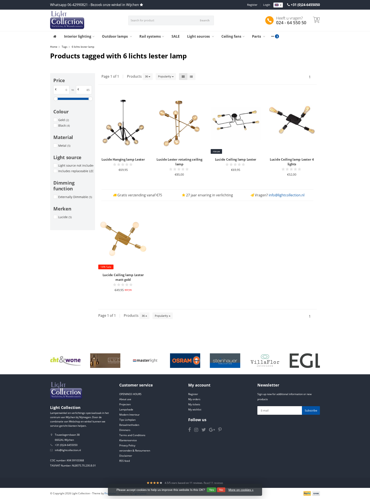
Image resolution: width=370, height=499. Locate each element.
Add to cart (121, 180)
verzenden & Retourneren (134, 450)
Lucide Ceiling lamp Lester (236, 159)
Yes (211, 490)
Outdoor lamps (115, 36)
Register (252, 5)
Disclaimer (125, 456)
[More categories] (272, 36)
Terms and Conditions (132, 435)
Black (64, 125)
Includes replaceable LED (75, 171)
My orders (194, 399)
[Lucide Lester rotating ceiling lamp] (179, 123)
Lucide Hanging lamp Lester (123, 159)
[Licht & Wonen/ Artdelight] (65, 360)
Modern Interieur (129, 414)
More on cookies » (241, 490)
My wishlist (194, 409)
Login (266, 5)
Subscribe (311, 410)
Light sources (199, 36)
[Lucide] (105, 360)
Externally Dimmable (75, 197)
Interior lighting (77, 36)
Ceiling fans (231, 36)
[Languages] (278, 5)
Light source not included (75, 165)
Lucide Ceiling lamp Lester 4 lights (292, 161)
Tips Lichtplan (127, 420)
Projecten (125, 404)
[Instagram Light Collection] (197, 430)
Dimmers (124, 430)
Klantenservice (128, 440)
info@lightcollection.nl (286, 195)
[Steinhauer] (225, 360)
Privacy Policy (127, 445)
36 (147, 76)
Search (205, 20)
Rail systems (150, 36)
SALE (176, 36)
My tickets (194, 404)
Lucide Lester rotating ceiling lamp (179, 161)
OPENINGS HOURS (130, 394)
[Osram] (185, 360)
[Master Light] (145, 360)
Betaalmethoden (129, 425)
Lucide (65, 217)
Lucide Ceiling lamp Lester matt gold (123, 277)
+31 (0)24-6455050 (305, 4)
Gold (63, 120)
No (221, 490)
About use (125, 399)
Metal (64, 146)
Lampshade (126, 409)
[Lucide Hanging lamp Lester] (123, 123)
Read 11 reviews (213, 483)
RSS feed (124, 461)
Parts (257, 36)
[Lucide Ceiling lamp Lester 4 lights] (292, 123)
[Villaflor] (265, 360)
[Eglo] (305, 360)
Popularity (165, 76)
